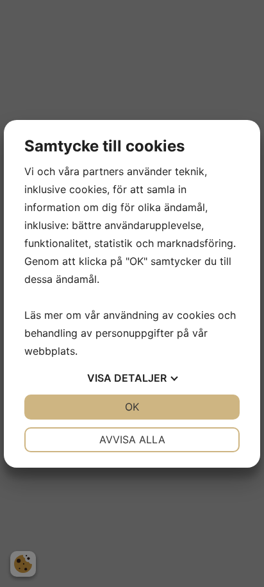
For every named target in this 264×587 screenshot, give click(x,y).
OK (132, 406)
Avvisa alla (132, 439)
